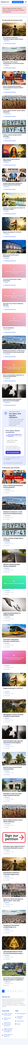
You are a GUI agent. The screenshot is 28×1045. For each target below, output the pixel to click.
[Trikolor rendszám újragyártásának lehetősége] (14, 131)
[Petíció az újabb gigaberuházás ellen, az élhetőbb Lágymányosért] (14, 371)
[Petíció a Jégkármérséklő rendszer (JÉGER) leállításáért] (14, 107)
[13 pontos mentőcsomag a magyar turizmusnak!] (14, 275)
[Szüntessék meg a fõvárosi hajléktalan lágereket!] (14, 300)
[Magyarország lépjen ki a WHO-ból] (14, 227)
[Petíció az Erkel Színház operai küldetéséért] (14, 251)
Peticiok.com (5, 2)
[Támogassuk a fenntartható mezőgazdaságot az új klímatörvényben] (14, 58)
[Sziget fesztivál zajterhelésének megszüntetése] (14, 155)
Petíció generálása (14, 452)
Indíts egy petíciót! (17, 2)
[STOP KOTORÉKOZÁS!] (14, 323)
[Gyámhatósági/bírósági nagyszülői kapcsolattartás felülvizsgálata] (14, 395)
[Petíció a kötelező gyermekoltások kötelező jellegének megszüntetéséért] (14, 82)
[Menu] (25, 2)
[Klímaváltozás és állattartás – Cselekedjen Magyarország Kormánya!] (14, 34)
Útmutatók (5, 1011)
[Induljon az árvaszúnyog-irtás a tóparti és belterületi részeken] (14, 204)
